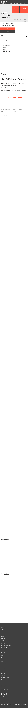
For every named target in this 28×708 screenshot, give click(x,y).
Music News (6, 16)
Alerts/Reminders (5, 687)
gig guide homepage (6, 645)
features (23, 20)
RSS (15, 112)
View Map (3, 87)
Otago (14, 116)
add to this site (5, 677)
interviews (3, 634)
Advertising (6, 44)
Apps (4, 47)
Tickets (5, 13)
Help (3, 4)
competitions (4, 663)
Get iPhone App (5, 696)
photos (2, 636)
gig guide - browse (5, 647)
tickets (2, 650)
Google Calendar (8, 112)
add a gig (3, 652)
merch (2, 640)
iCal (2, 112)
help (2, 661)
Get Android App (5, 698)
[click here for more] (14, 59)
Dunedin (10, 116)
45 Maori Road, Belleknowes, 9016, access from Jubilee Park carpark (13, 84)
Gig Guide (6, 14)
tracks (24, 21)
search (8, 10)
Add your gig (6, 40)
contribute (3, 675)
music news (3, 631)
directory (3, 638)
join (2, 659)
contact (3, 668)
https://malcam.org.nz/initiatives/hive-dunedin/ (13, 90)
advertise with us (5, 671)
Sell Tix (10, 3)
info (2, 682)
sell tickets (4, 673)
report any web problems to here (17, 704)
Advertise (16, 3)
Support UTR (7, 45)
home (2, 629)
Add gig (4, 3)
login (2, 657)
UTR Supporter (4, 689)
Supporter (22, 3)
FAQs (2, 679)
